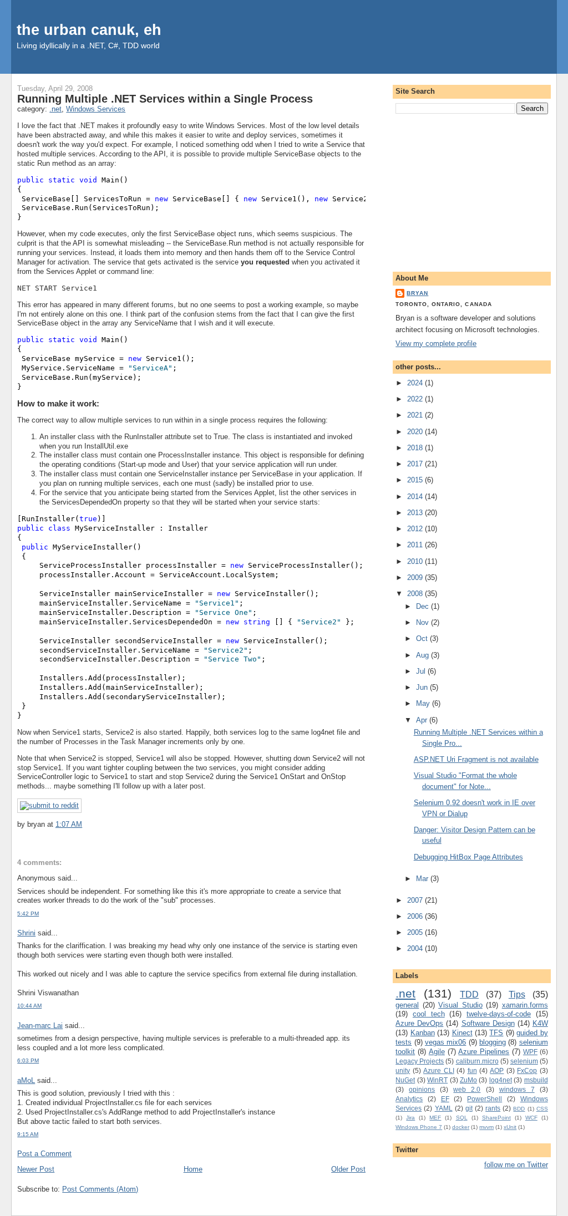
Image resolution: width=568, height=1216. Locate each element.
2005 (416, 932)
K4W (540, 1023)
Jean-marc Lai (40, 1025)
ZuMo (468, 1079)
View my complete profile (435, 343)
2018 (416, 448)
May (424, 703)
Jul (422, 671)
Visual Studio (460, 1005)
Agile (437, 1051)
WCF (531, 1118)
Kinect (462, 1033)
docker (460, 1127)
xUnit (510, 1127)
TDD (469, 994)
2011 (416, 545)
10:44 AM (29, 1006)
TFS (496, 1033)
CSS (542, 1109)
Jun (423, 687)
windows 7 (517, 1089)
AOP (497, 1070)
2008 (416, 593)
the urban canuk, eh (89, 29)
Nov (423, 622)
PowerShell (484, 1098)
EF (445, 1098)
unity (402, 1070)
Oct (423, 638)
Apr (422, 720)
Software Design (488, 1023)
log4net (500, 1079)
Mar (423, 878)
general (407, 1005)
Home (193, 1169)
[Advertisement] (471, 190)
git (469, 1108)
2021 (416, 415)
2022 (416, 399)
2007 (416, 900)
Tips (517, 994)
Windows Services (95, 109)
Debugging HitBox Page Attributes (468, 857)
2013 (416, 512)
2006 (416, 916)
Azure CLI (438, 1070)
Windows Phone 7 (418, 1127)
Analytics (409, 1098)
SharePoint (496, 1118)
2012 (416, 529)
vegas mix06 (445, 1042)
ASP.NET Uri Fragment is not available (476, 759)
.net (55, 109)
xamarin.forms (525, 1005)
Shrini (26, 933)
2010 (416, 561)
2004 (416, 948)
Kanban (422, 1033)
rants (492, 1108)
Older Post (348, 1169)
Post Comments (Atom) (100, 1189)
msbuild (536, 1079)
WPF (530, 1051)
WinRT (437, 1079)
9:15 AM (27, 1134)
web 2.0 (466, 1089)
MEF (435, 1118)
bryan (417, 293)
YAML (444, 1108)
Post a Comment (44, 1153)
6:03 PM (28, 1060)
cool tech (429, 1014)
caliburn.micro (477, 1061)
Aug (423, 655)
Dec (423, 606)
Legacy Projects (419, 1061)
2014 (416, 496)
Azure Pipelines (483, 1051)
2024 (416, 383)
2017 (416, 464)
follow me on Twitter (516, 1165)
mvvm (486, 1127)
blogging (492, 1042)
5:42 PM (28, 913)
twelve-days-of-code (498, 1014)
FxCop (527, 1070)
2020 (416, 432)
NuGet (405, 1079)
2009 (416, 577)
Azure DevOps (419, 1023)
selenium (524, 1061)
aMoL (26, 1080)
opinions (422, 1089)
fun (472, 1070)
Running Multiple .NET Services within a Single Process (165, 99)
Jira (410, 1118)
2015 (416, 480)
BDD (519, 1109)
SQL (462, 1118)
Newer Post (35, 1169)
